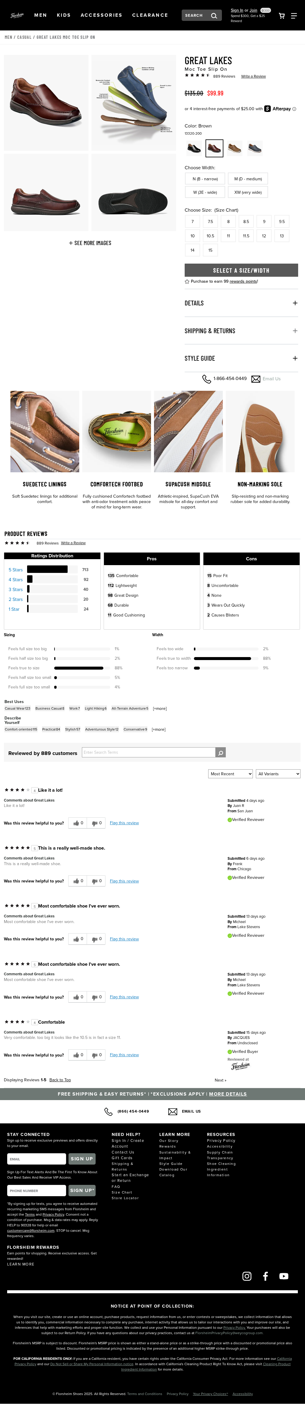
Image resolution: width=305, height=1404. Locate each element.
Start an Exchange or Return (130, 1177)
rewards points (243, 281)
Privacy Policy (53, 1214)
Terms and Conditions (145, 1393)
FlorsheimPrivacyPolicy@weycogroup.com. (229, 1332)
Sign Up (82, 1158)
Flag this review (124, 823)
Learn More (20, 1264)
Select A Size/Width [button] (241, 270)
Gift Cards (122, 1157)
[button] (40, 15)
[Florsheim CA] (241, 1066)
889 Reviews (224, 76)
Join (253, 10)
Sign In (237, 10)
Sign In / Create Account (128, 1143)
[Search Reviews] (220, 752)
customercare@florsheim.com (31, 1230)
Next (220, 1080)
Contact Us (123, 1152)
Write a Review (253, 76)
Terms (30, 1214)
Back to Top (60, 1079)
